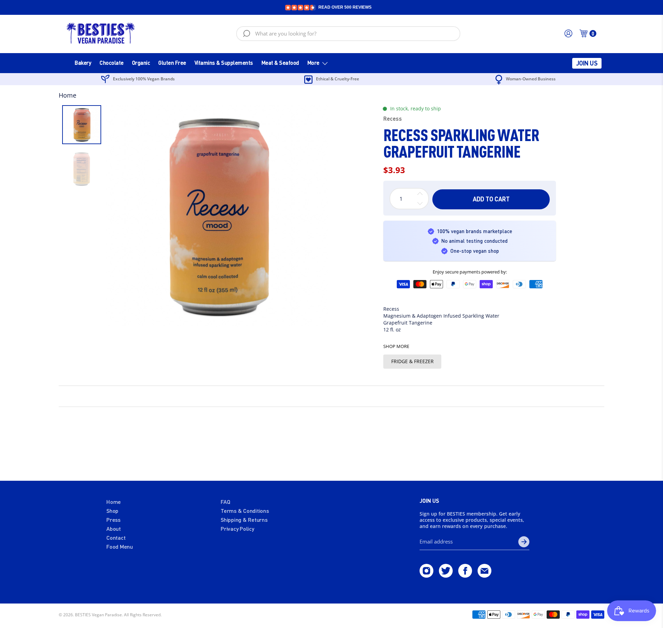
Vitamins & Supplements (223, 62)
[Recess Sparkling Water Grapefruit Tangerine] (217, 216)
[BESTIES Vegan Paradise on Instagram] (426, 575)
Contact (115, 537)
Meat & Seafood (280, 62)
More (313, 62)
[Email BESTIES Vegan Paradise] (484, 575)
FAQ (225, 501)
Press (113, 519)
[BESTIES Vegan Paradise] (100, 33)
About (113, 528)
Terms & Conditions (245, 510)
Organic (141, 62)
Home (67, 95)
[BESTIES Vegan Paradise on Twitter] (446, 575)
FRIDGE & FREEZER (412, 361)
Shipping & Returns (244, 519)
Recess (392, 118)
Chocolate (111, 62)
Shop (112, 510)
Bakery (83, 62)
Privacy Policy (237, 528)
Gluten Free (172, 62)
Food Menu (119, 546)
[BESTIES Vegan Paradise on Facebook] (465, 575)
